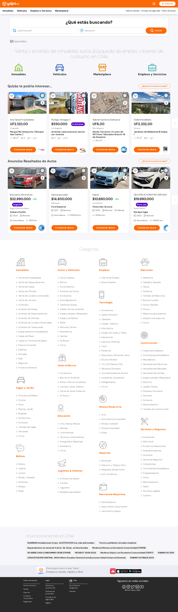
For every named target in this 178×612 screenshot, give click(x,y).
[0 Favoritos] (11, 170)
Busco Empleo (109, 282)
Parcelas (22, 354)
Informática (107, 328)
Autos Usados (67, 277)
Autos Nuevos (67, 286)
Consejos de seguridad (150, 11)
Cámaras (106, 319)
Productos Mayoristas (154, 446)
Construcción (149, 343)
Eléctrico (147, 382)
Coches (64, 483)
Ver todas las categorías (74, 586)
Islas (20, 358)
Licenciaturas (67, 432)
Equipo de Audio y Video (114, 332)
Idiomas (64, 428)
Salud (146, 486)
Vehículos (22, 10)
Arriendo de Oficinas (28, 318)
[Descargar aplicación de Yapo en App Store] (122, 571)
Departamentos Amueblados (33, 331)
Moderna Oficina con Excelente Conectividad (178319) (119, 548)
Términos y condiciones (50, 586)
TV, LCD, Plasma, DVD (112, 364)
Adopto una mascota (154, 318)
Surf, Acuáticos (109, 474)
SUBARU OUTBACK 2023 (142, 557)
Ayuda (25, 589)
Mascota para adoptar (154, 313)
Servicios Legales (151, 490)
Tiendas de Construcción (156, 409)
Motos (63, 282)
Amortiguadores (68, 300)
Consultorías (149, 464)
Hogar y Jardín (25, 388)
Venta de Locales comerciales (33, 295)
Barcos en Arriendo (70, 377)
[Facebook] (124, 587)
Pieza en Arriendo (27, 345)
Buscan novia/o (150, 300)
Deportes (105, 453)
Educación (64, 416)
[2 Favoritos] (52, 95)
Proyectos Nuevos (27, 367)
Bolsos (21, 464)
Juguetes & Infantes (70, 470)
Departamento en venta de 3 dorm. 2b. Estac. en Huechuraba (57, 548)
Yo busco (64, 395)
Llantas (63, 336)
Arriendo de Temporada (30, 327)
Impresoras (107, 337)
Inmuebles (8, 10)
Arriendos (23, 304)
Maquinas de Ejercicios (113, 469)
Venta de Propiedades (29, 277)
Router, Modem (109, 359)
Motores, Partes (68, 327)
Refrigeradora (108, 382)
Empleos (104, 270)
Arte (104, 414)
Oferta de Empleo (110, 277)
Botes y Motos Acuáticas (73, 382)
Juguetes (64, 487)
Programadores (151, 473)
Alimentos (148, 277)
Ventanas (23, 431)
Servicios (147, 395)
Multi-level (148, 441)
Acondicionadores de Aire (115, 373)
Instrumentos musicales (114, 419)
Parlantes (106, 350)
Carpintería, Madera (153, 350)
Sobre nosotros (29, 585)
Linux (104, 346)
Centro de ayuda (168, 11)
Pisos (21, 404)
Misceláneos (149, 359)
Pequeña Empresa (152, 450)
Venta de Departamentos (31, 282)
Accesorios (65, 295)
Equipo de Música (69, 318)
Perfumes (23, 482)
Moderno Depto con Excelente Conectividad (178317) (127, 552)
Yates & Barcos (67, 365)
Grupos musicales (111, 428)
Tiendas (72, 591)
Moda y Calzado (26, 477)
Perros (146, 309)
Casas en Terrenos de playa (32, 340)
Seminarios (65, 446)
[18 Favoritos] (135, 95)
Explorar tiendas (132, 11)
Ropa (21, 490)
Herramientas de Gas (153, 373)
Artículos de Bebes (28, 395)
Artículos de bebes (69, 478)
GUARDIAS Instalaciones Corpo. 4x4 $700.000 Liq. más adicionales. (61, 543)
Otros (21, 436)
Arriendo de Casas (27, 309)
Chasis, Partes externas (72, 309)
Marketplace (61, 10)
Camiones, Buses (68, 304)
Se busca (23, 422)
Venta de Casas (26, 286)
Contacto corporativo (28, 597)
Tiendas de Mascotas (154, 295)
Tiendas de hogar (27, 427)
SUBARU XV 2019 (166, 552)
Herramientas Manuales (155, 368)
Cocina (21, 400)
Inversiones (148, 437)
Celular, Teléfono (110, 323)
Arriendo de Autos (69, 291)
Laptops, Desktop (111, 341)
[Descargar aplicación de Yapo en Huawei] (113, 571)
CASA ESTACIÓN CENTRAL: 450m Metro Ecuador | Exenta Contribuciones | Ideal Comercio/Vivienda (76, 557)
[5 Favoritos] (11, 95)
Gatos (146, 286)
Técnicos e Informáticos (72, 437)
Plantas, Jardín (25, 409)
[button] (42, 103)
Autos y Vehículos (69, 270)
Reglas (48, 603)
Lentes (21, 473)
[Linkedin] (137, 587)
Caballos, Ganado (152, 282)
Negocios (23, 363)
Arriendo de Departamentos (32, 313)
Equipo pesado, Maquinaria (73, 313)
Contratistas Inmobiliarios (156, 355)
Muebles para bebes (70, 492)
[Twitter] (133, 587)
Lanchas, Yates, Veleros (72, 386)
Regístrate (27, 601)
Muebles (22, 413)
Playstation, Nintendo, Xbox (116, 355)
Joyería (22, 468)
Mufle (62, 322)
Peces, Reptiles (150, 304)
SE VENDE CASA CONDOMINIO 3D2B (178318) (49, 552)
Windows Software (111, 368)
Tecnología (106, 302)
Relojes (21, 486)
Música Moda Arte (110, 407)
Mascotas (147, 270)
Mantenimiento (150, 404)
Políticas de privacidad (50, 592)
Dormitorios (24, 418)
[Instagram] (128, 587)
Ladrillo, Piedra (150, 386)
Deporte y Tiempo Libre (114, 465)
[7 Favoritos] (52, 170)
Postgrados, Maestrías (71, 441)
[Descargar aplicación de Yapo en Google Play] (135, 571)
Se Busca (64, 340)
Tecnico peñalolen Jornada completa (117, 543)
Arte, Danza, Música (70, 423)
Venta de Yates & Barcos (72, 391)
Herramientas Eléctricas (155, 364)
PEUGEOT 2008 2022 (85, 552)
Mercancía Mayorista (112, 494)
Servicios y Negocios (153, 429)
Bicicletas (106, 460)
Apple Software (109, 314)
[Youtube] (141, 587)
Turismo (147, 495)
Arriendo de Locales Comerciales (35, 322)
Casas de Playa (26, 336)
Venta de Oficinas (27, 291)
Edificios (22, 349)
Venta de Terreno (27, 300)
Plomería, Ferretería (153, 391)
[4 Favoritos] (94, 95)
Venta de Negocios (152, 459)
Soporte (26, 592)
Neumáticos (66, 331)
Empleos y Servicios (41, 10)
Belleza (20, 456)
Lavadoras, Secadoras (113, 377)
